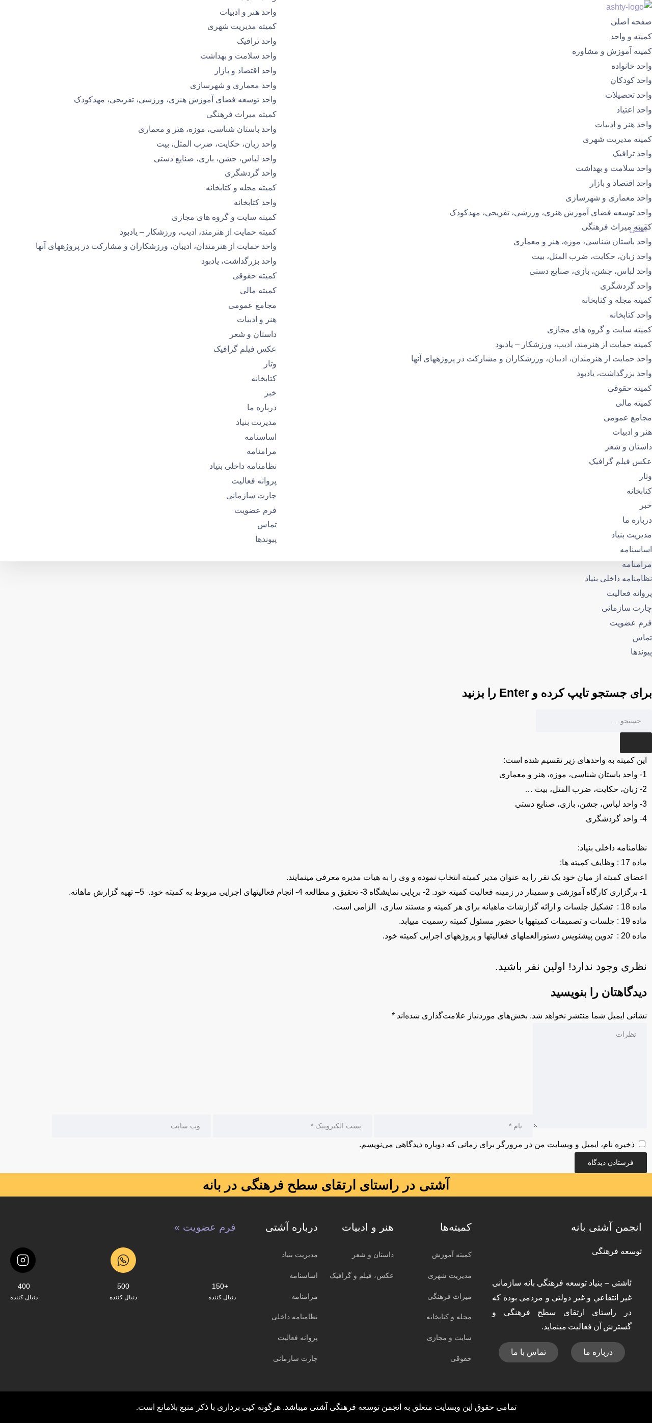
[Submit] (636, 742)
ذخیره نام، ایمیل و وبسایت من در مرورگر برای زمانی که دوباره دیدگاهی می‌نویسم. (497, 1144)
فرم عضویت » (205, 1227)
